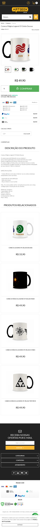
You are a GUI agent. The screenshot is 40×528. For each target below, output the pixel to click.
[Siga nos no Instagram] (22, 473)
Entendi (20, 525)
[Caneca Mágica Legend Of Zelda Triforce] (20, 390)
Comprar (25, 88)
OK (26, 134)
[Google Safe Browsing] (18, 504)
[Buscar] (30, 16)
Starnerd (37, 29)
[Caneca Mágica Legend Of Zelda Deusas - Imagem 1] (8, 70)
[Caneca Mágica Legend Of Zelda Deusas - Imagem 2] (16, 70)
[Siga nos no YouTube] (18, 473)
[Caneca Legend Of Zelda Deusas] (20, 237)
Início (2, 23)
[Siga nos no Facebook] (14, 473)
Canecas (8, 23)
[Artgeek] (20, 10)
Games (14, 23)
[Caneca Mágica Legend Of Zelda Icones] (20, 339)
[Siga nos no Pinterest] (26, 473)
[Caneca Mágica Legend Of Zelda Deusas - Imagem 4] (31, 70)
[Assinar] (20, 448)
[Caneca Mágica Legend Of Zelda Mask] (20, 288)
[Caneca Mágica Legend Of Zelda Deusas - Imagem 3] (23, 70)
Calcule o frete (6, 128)
